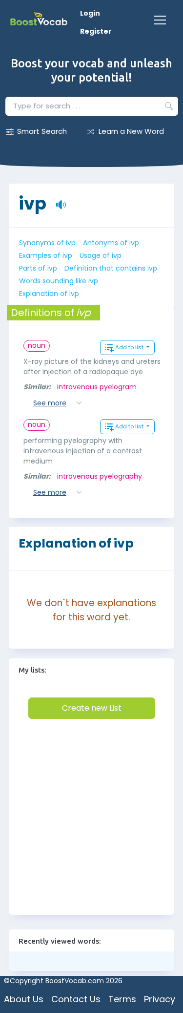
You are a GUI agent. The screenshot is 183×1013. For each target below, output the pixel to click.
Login (90, 13)
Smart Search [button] (42, 131)
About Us (23, 999)
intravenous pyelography (99, 476)
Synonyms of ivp (47, 243)
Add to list (130, 347)
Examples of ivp (45, 255)
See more (49, 403)
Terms (122, 999)
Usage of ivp (101, 255)
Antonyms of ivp (111, 243)
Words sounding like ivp (58, 281)
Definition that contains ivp (110, 268)
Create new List (92, 708)
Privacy (159, 999)
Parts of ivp (38, 268)
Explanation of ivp (49, 293)
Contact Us (76, 999)
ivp (32, 198)
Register (96, 31)
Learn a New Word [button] (131, 131)
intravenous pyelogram (97, 387)
